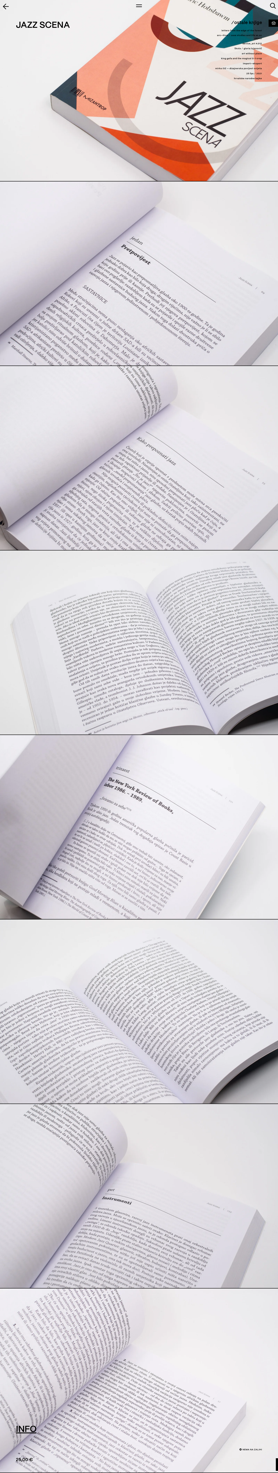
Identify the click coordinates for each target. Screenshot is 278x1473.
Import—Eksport (252, 64)
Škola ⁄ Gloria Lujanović (248, 49)
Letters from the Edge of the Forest (242, 31)
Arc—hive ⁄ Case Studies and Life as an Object (239, 37)
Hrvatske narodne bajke (248, 79)
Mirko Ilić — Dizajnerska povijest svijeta (238, 69)
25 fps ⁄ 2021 (254, 74)
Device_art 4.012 (252, 44)
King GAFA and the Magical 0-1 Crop (241, 59)
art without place (252, 54)
